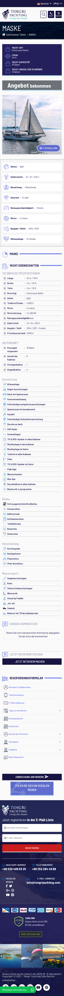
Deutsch (45, 3)
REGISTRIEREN (32, 848)
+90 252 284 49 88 (44, 869)
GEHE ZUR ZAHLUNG (30, 934)
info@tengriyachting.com (43, 882)
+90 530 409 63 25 (14, 869)
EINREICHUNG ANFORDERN (30, 777)
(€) (58, 3)
